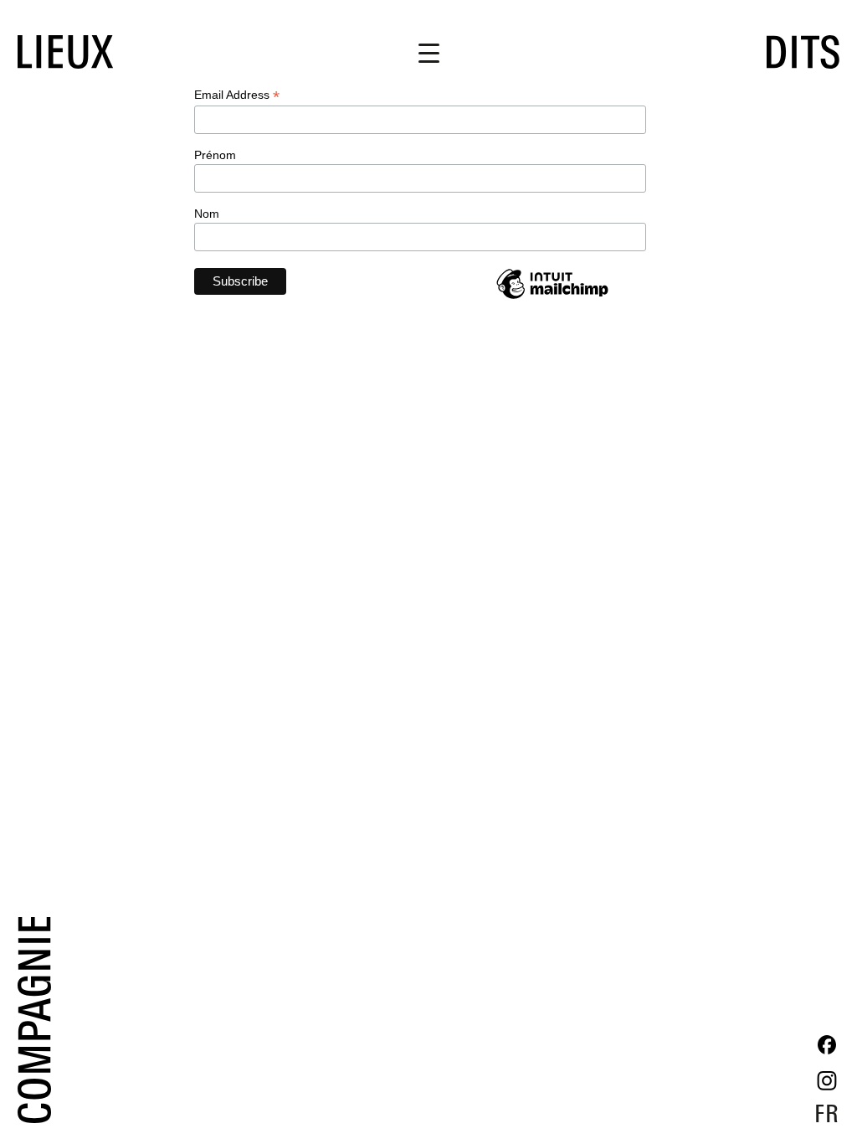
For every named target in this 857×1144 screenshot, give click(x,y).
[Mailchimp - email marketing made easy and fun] (552, 298)
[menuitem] (826, 1113)
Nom (206, 213)
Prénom (215, 155)
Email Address (237, 95)
